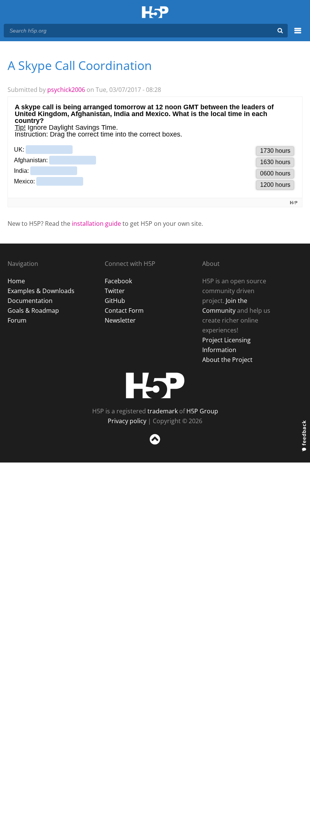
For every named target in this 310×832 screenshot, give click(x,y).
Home (16, 281)
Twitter (115, 291)
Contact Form (124, 310)
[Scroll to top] (155, 446)
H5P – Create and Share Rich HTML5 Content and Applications (155, 12)
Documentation (30, 300)
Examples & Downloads (41, 291)
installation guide (96, 223)
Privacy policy (127, 421)
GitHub (115, 300)
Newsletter (120, 320)
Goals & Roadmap (33, 310)
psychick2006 (66, 89)
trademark (162, 411)
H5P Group (202, 411)
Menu (297, 34)
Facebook (118, 281)
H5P (155, 385)
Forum (17, 320)
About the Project (227, 359)
